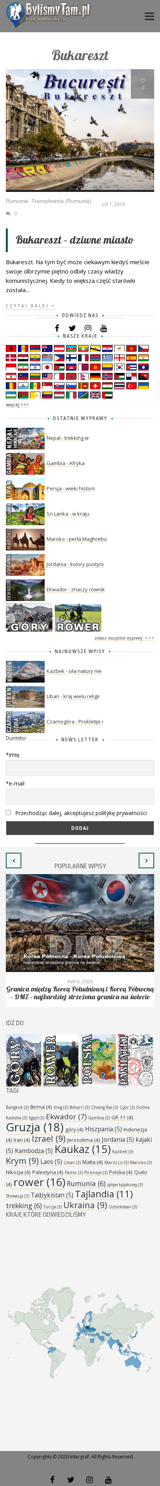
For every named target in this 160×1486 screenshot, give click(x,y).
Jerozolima (83, 1139)
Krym (22, 1160)
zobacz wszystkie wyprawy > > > (124, 638)
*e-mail (15, 783)
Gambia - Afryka (66, 463)
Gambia (99, 1117)
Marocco (116, 1162)
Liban (72, 1162)
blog (61, 1107)
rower (39, 1181)
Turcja (52, 1206)
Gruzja (35, 1127)
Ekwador (66, 1116)
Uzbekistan (123, 1206)
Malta (92, 1161)
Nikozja (18, 1172)
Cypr (127, 1107)
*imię (12, 754)
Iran (22, 1139)
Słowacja (17, 1196)
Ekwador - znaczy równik (76, 589)
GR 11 (122, 1117)
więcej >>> (17, 404)
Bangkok (17, 1107)
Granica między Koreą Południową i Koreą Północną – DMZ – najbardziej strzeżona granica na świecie (80, 993)
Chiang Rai (104, 1107)
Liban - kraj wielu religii (73, 696)
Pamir (74, 1172)
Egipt (36, 1117)
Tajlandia (104, 1194)
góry (74, 1129)
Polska (120, 1172)
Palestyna (47, 1172)
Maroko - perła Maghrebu (77, 538)
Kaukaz (82, 1149)
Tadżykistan (52, 1195)
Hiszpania (103, 1129)
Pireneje (96, 1172)
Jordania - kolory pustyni (75, 564)
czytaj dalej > (31, 305)
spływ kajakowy (125, 1184)
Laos (51, 1161)
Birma (41, 1106)
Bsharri (80, 1107)
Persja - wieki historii (71, 488)
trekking (24, 1205)
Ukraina (85, 1205)
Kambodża (34, 1150)
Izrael (49, 1138)
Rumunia (86, 1183)
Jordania (118, 1139)
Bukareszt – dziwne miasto (74, 240)
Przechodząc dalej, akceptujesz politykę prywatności (80, 813)
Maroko (141, 1162)
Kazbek (122, 1151)
